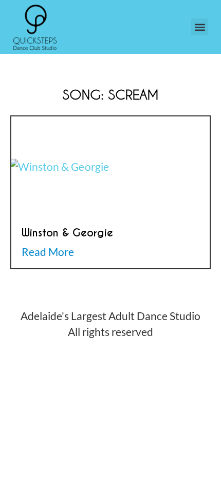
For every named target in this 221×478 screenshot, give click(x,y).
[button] (199, 26)
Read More (48, 251)
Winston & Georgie (67, 233)
